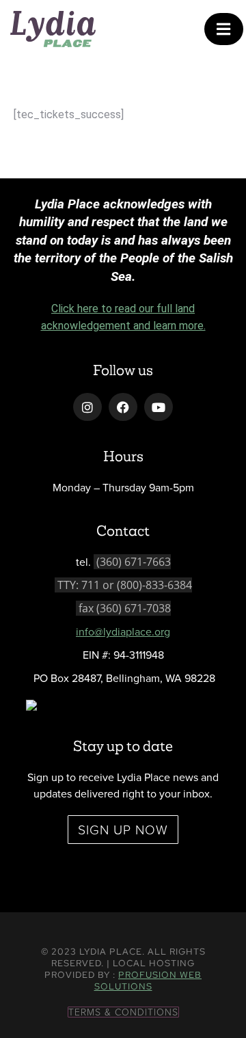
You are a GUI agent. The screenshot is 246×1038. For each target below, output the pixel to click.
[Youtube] (158, 407)
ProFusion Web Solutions (148, 980)
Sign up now (123, 829)
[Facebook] (123, 407)
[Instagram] (87, 407)
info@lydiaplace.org (123, 631)
